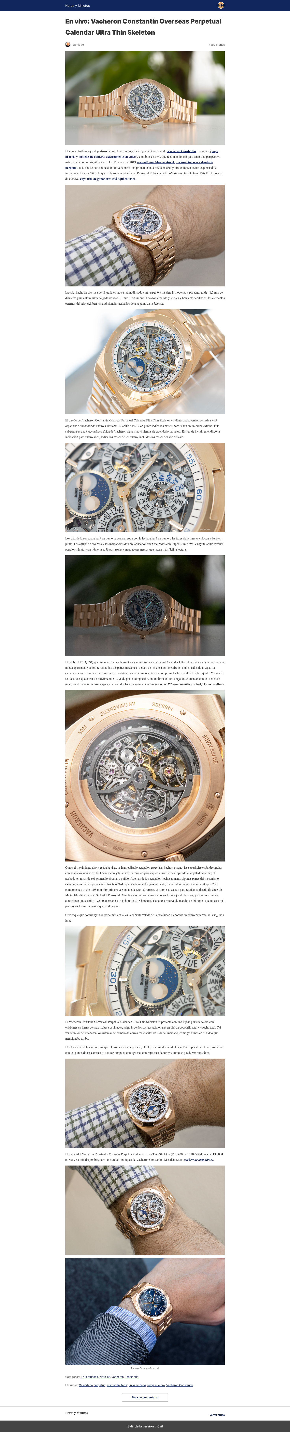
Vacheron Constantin (181, 151)
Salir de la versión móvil (145, 1426)
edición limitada (117, 1385)
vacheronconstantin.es (198, 1159)
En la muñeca (89, 1376)
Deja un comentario (145, 1397)
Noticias (105, 1376)
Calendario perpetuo (92, 1385)
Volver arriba (217, 1414)
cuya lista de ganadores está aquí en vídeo (108, 178)
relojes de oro (156, 1385)
